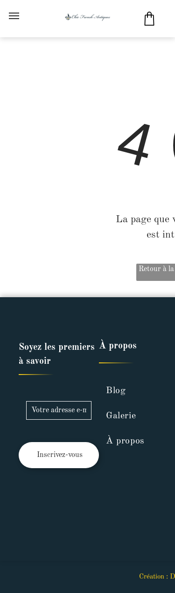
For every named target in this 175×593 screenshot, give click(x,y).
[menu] (14, 16)
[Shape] (149, 23)
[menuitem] (134, 390)
